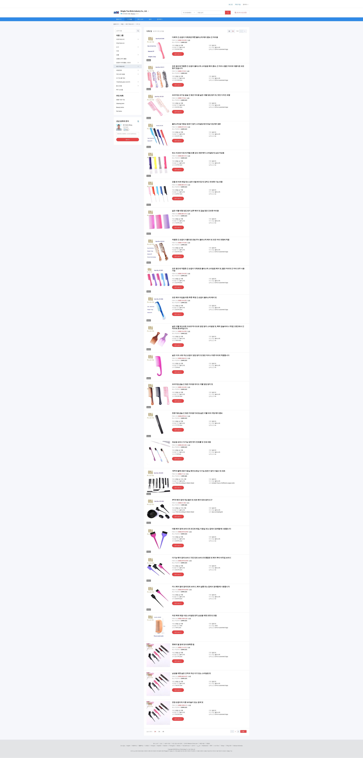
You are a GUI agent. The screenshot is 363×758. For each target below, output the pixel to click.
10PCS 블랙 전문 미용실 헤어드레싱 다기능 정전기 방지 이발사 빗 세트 (198, 471)
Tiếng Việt (228, 745)
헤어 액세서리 (120, 66)
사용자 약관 (167, 743)
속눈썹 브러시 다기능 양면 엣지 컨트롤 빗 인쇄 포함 (191, 442)
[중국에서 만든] (125, 4)
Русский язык (186, 745)
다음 (242, 731)
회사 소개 (140, 19)
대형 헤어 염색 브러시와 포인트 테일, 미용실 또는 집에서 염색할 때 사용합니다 (201, 529)
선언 (161, 743)
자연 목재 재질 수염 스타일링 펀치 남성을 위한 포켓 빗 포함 (194, 615)
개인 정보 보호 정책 (177, 743)
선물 (117, 55)
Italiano (179, 745)
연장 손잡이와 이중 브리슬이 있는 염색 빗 (187, 702)
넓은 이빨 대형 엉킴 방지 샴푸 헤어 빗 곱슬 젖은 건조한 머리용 (195, 211)
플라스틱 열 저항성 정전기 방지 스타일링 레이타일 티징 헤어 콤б (196, 124)
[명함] (138, 121)
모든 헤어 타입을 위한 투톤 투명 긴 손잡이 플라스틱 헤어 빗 (194, 297)
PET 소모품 (119, 90)
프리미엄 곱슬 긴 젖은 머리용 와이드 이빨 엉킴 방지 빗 (192, 384)
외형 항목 (119, 70)
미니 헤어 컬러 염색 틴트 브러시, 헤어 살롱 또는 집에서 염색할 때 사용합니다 (201, 587)
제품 (130, 19)
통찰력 (208, 743)
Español (159, 745)
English (128, 745)
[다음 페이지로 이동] (245, 31)
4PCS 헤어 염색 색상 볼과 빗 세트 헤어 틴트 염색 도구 (192, 500)
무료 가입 (238, 4)
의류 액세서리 (120, 39)
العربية (198, 745)
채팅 (127, 129)
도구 (117, 47)
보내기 (128, 139)
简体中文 (134, 745)
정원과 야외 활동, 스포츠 (123, 62)
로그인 (231, 4)
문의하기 (159, 19)
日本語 (147, 745)
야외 (117, 51)
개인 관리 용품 (120, 74)
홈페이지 (119, 19)
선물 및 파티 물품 (121, 59)
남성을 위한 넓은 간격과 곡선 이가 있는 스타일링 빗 (191, 673)
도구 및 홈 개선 (120, 78)
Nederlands (205, 745)
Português (172, 745)
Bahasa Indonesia (238, 745)
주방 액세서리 (120, 43)
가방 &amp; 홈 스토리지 (123, 82)
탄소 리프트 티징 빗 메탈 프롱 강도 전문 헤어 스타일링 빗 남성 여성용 (198, 153)
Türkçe (222, 745)
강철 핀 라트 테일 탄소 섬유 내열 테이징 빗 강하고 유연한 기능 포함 (197, 182)
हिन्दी (211, 745)
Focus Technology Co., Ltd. (183, 749)
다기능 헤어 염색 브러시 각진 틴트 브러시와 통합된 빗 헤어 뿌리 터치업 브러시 (201, 558)
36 (159, 731)
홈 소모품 (119, 86)
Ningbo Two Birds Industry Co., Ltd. (134, 11)
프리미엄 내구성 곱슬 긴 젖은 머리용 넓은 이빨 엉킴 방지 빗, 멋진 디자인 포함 (201, 95)
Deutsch (165, 745)
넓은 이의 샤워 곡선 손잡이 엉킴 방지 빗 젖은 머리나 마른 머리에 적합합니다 (200, 355)
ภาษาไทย (216, 745)
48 (163, 731)
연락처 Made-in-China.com (191, 743)
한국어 (193, 745)
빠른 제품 (202, 743)
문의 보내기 (178, 54)
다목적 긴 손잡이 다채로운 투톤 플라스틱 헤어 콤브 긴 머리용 (195, 37)
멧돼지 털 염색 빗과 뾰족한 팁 (183, 644)
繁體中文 (141, 745)
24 (155, 731)
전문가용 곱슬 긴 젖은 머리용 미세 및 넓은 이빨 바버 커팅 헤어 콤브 (197, 413)
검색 (150, 19)
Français (153, 745)
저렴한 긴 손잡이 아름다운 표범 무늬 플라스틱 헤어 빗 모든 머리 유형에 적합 (200, 240)
